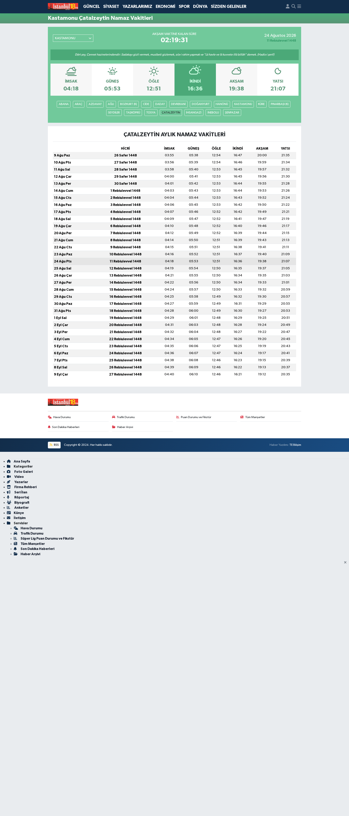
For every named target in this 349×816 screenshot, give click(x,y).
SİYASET (111, 6)
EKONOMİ (165, 6)
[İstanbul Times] (63, 6)
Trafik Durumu (126, 417)
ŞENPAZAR (232, 112)
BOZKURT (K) (128, 104)
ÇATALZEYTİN (171, 112)
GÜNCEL (91, 6)
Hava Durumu (62, 417)
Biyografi (21, 502)
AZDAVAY (95, 104)
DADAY (160, 104)
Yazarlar (21, 482)
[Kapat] (346, 562)
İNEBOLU (213, 112)
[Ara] (293, 6)
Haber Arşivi (125, 427)
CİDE (146, 104)
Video (19, 476)
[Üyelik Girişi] (288, 6)
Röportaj (21, 497)
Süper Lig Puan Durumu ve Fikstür (47, 538)
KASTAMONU (243, 104)
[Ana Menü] (299, 6)
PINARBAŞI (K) (280, 104)
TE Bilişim (295, 444)
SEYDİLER (114, 112)
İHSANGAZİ (193, 112)
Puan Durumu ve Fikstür (196, 417)
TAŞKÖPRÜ (133, 112)
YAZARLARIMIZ (137, 6)
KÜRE (261, 104)
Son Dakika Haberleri (65, 427)
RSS (56, 444)
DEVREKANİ (178, 104)
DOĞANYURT (201, 104)
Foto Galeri (23, 471)
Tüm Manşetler (255, 417)
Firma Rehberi (25, 487)
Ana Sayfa (22, 461)
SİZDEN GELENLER (228, 6)
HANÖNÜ (222, 104)
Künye (19, 513)
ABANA (64, 104)
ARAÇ (78, 104)
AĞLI (111, 104)
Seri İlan (20, 492)
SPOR (184, 6)
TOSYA (151, 112)
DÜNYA (200, 6)
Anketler (21, 507)
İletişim (20, 518)
